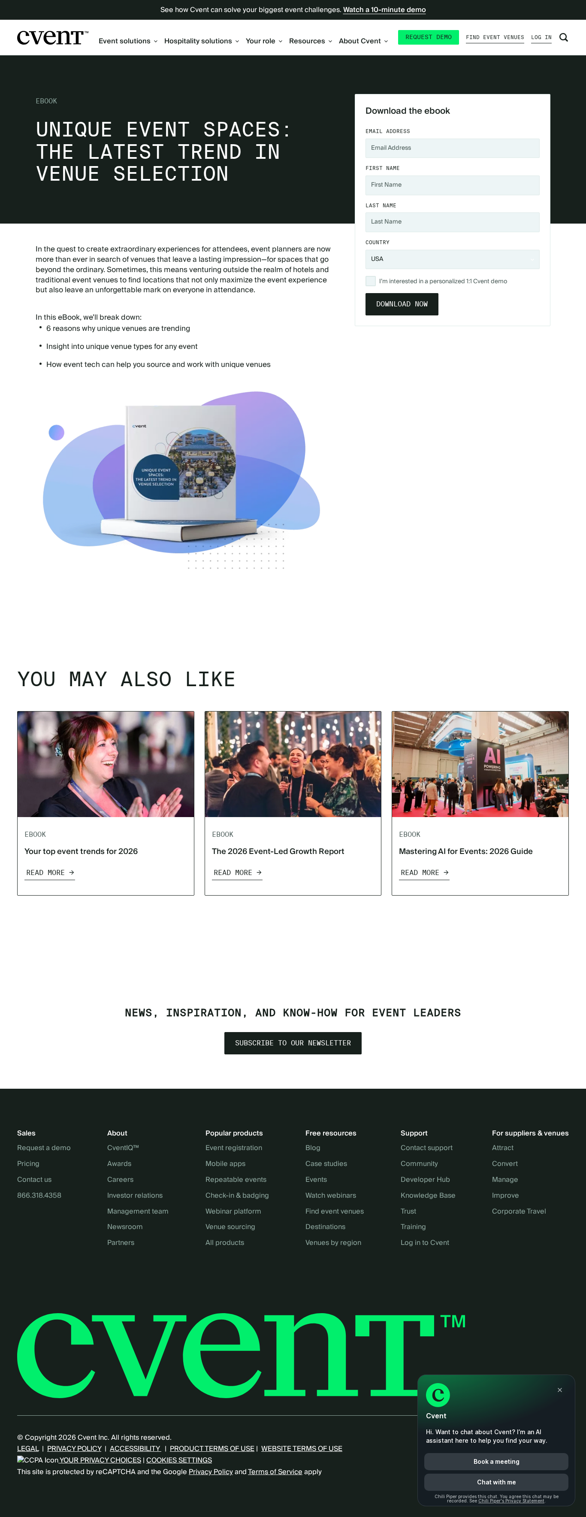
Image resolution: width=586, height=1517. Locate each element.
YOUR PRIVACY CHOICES (99, 1460)
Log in (541, 37)
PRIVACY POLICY (74, 1449)
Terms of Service (275, 1472)
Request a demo (44, 1148)
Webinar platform (233, 1211)
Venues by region (333, 1243)
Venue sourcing (230, 1227)
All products (224, 1243)
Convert (505, 1164)
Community (419, 1164)
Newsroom (125, 1227)
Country (377, 242)
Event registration (233, 1148)
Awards (119, 1164)
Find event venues (495, 37)
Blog (312, 1148)
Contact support (427, 1148)
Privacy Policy (211, 1472)
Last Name (380, 205)
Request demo (428, 36)
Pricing (28, 1164)
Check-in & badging (237, 1196)
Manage (505, 1180)
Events (316, 1180)
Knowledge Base (428, 1196)
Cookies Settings (179, 1460)
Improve (505, 1196)
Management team (138, 1211)
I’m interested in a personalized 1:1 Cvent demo (443, 282)
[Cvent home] (52, 38)
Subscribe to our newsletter (293, 1043)
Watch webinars (330, 1196)
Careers (120, 1180)
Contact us (34, 1180)
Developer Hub (425, 1180)
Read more (45, 873)
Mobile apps (225, 1164)
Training (413, 1227)
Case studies (326, 1164)
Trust (408, 1211)
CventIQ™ (123, 1148)
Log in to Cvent (425, 1243)
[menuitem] (128, 41)
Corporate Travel (519, 1211)
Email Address (387, 131)
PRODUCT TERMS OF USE (212, 1449)
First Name (382, 168)
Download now (402, 304)
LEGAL (28, 1449)
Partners (120, 1243)
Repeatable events (235, 1180)
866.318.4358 (39, 1196)
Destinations (325, 1227)
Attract (503, 1148)
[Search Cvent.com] (564, 37)
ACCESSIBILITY (135, 1449)
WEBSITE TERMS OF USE (301, 1449)
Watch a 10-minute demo (384, 10)
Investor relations (135, 1196)
